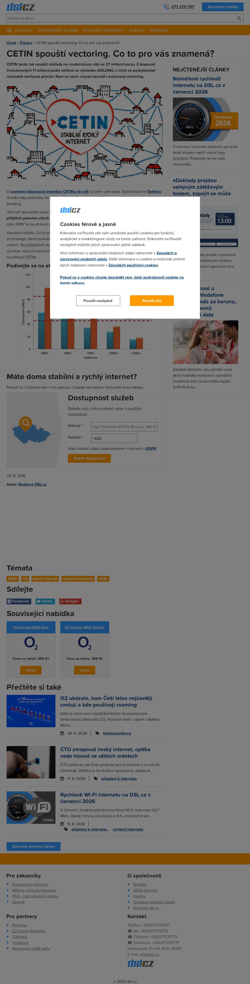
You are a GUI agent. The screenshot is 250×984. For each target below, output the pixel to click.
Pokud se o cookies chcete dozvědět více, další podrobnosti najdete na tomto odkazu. (122, 280)
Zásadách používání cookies (133, 265)
